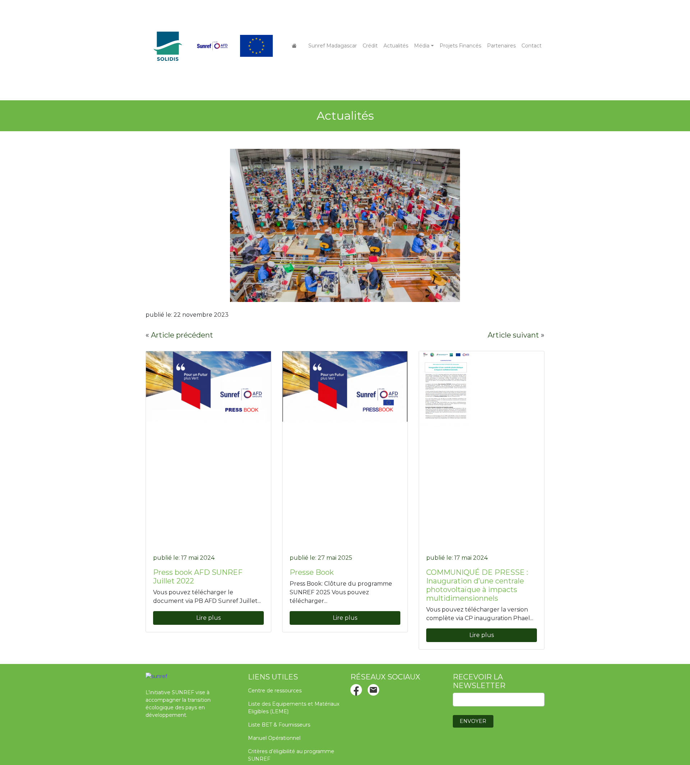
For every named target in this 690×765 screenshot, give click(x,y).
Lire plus (208, 617)
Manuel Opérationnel (274, 738)
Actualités (395, 45)
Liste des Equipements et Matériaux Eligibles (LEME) (293, 708)
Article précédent (182, 335)
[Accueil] (294, 45)
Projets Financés (460, 45)
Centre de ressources (275, 690)
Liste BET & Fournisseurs (279, 725)
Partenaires (501, 45)
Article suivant (513, 335)
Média (421, 45)
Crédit (370, 45)
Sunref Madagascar (332, 45)
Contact (531, 45)
